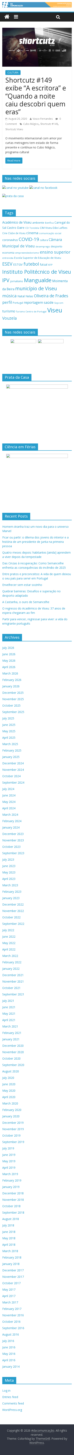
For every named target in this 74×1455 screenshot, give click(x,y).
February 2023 (11, 892)
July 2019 (8, 1148)
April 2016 (8, 1360)
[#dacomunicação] (7, 16)
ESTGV (18, 264)
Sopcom (58, 302)
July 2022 (8, 930)
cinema (32, 232)
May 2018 (8, 1238)
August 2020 (10, 1071)
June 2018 (8, 1232)
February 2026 (11, 680)
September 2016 (13, 1328)
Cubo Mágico (31, 124)
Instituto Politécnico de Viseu (36, 271)
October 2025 (11, 705)
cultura (44, 240)
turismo (8, 311)
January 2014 (11, 1366)
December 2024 (13, 763)
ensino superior (55, 252)
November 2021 (13, 981)
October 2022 (11, 917)
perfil (7, 302)
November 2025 (13, 699)
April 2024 (8, 808)
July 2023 (8, 859)
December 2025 (13, 693)
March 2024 (10, 815)
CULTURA (12, 72)
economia (8, 252)
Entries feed (10, 1397)
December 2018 (13, 1193)
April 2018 (8, 1245)
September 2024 (13, 782)
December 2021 (13, 975)
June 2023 (8, 866)
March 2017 (10, 1302)
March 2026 (10, 673)
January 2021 (11, 1039)
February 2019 (11, 1180)
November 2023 (13, 840)
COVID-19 (29, 239)
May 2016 (8, 1354)
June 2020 (8, 1084)
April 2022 (8, 949)
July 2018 (8, 1225)
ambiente (38, 222)
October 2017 (11, 1283)
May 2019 (8, 1161)
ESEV (7, 264)
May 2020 (8, 1090)
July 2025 (8, 718)
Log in (6, 1390)
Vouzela (9, 318)
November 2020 (13, 1052)
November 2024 (13, 770)
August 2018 (10, 1219)
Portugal (18, 303)
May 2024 (8, 802)
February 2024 (11, 821)
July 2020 (8, 1078)
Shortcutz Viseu (14, 129)
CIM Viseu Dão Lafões (53, 228)
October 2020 (11, 1058)
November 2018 (13, 1200)
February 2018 (11, 1257)
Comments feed (13, 1403)
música (9, 296)
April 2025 (8, 738)
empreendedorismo (27, 252)
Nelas (29, 296)
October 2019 (11, 1135)
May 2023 (8, 872)
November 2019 (13, 1129)
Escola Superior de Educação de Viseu (37, 258)
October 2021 (11, 988)
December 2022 (13, 904)
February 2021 (11, 1033)
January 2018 (11, 1264)
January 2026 (11, 686)
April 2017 (8, 1296)
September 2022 (13, 924)
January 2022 (11, 969)
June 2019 (8, 1155)
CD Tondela (32, 227)
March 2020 (10, 1103)
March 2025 (10, 744)
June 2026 (8, 654)
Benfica (49, 222)
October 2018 (11, 1206)
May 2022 (8, 943)
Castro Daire (15, 227)
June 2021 (8, 1007)
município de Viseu (36, 288)
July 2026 (8, 648)
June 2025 (8, 725)
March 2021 (10, 1026)
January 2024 (11, 827)
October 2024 (11, 776)
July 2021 (8, 1001)
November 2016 (13, 1315)
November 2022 (13, 911)
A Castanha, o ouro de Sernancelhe (25, 602)
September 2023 (13, 853)
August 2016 (10, 1334)
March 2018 (10, 1251)
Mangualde (37, 280)
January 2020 (11, 1116)
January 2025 (11, 757)
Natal (21, 296)
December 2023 (13, 834)
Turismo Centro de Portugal (31, 311)
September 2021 (13, 994)
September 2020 (13, 1065)
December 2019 (13, 1123)
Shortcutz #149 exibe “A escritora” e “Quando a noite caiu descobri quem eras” (35, 96)
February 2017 (11, 1309)
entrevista (7, 257)
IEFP (50, 264)
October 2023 (11, 847)
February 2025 (11, 750)
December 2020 (13, 1046)
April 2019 (8, 1168)
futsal (43, 264)
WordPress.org (12, 1410)
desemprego (43, 246)
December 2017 (13, 1270)
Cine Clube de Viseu (13, 233)
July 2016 (8, 1341)
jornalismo (16, 281)
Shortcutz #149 (49, 124)
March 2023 (10, 885)
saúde (48, 302)
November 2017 (13, 1277)
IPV (5, 280)
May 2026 (8, 660)
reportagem (33, 302)
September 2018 (13, 1212)
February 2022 (11, 962)
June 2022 (8, 936)
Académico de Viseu (16, 222)
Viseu (54, 310)
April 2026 (8, 667)
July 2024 (8, 789)
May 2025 (8, 731)
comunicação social (50, 233)
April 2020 (8, 1097)
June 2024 (8, 795)
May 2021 (8, 1013)
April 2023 (8, 879)
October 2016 (11, 1322)
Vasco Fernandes (43, 118)
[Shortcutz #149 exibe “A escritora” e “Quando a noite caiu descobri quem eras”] (37, 30)
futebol (31, 264)
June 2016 (8, 1347)
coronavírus (10, 240)
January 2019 (11, 1187)
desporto (56, 246)
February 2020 (11, 1110)
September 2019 (13, 1142)
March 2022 (10, 956)
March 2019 (10, 1174)
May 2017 (8, 1289)
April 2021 (8, 1020)
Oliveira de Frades (51, 296)
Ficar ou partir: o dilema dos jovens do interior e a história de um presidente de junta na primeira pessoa (35, 541)
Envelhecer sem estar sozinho (22, 585)
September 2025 (13, 712)
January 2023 (11, 898)
